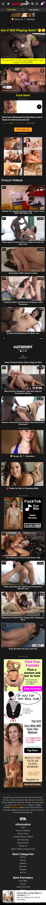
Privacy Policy (23, 834)
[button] (23, 45)
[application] (23, 45)
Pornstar (23, 860)
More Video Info (23, 130)
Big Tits (23, 873)
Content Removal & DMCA (23, 837)
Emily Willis (23, 881)
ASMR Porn (18, 902)
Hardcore (23, 863)
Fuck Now (11, 10)
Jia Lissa (23, 884)
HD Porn (23, 857)
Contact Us (23, 846)
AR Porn (37, 902)
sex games (34, 10)
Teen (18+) (23, 866)
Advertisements (23, 843)
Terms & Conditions (23, 831)
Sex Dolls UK (28, 902)
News (23, 827)
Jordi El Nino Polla (23, 887)
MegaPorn (9, 902)
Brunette (23, 869)
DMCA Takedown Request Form (23, 849)
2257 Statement (23, 840)
